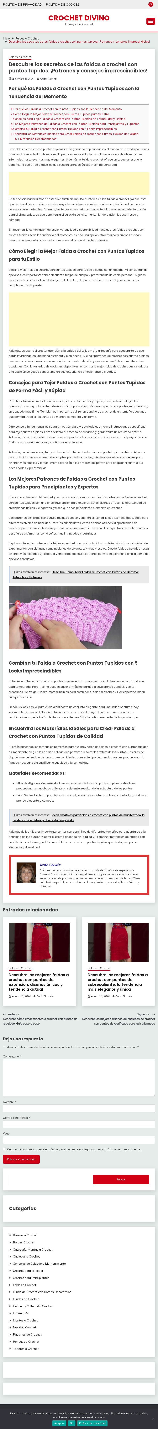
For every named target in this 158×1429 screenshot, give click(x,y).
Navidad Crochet (24, 1327)
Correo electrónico (16, 1118)
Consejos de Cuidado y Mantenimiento (39, 1263)
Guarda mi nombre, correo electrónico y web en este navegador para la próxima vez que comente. (74, 1149)
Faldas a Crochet (20, 57)
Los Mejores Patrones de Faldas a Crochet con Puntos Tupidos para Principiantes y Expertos (75, 124)
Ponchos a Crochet (26, 1341)
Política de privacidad (92, 1423)
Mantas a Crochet (25, 1320)
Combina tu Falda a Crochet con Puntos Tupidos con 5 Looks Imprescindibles (64, 129)
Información (21, 1313)
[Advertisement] (79, 183)
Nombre (9, 1102)
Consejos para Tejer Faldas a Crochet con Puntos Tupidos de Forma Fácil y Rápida (68, 119)
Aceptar (59, 1423)
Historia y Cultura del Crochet (33, 1306)
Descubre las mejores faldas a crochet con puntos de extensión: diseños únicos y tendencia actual (39, 982)
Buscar (121, 1179)
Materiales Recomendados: (36, 139)
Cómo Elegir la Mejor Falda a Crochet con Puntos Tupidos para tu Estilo (60, 114)
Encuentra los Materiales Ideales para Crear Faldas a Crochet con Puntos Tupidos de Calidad (74, 134)
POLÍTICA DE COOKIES (62, 4)
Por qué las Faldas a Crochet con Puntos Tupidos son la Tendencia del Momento (66, 109)
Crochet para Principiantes (31, 1278)
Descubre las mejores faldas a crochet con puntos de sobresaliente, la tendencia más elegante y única (118, 982)
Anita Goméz (48, 79)
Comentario (12, 1056)
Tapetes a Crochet (26, 1349)
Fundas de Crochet (26, 1299)
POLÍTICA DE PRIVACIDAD (22, 4)
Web (6, 1133)
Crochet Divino (79, 18)
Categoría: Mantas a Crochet (33, 1249)
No (72, 1423)
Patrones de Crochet (27, 1334)
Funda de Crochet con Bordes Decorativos (42, 1292)
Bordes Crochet (23, 1242)
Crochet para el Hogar (28, 1271)
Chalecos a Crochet (26, 1256)
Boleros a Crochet (25, 1235)
